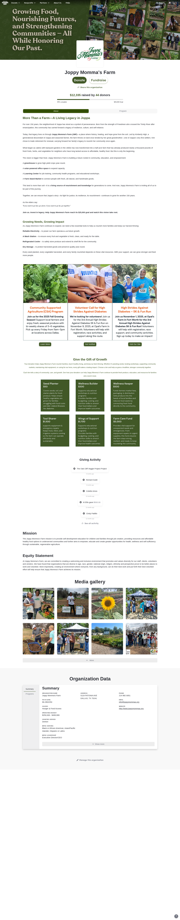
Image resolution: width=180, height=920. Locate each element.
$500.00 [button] (97, 502)
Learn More (45, 344)
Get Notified (90, 344)
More (92, 660)
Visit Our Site (134, 344)
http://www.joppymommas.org (131, 709)
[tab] (56, 111)
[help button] (176, 916)
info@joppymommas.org (129, 702)
